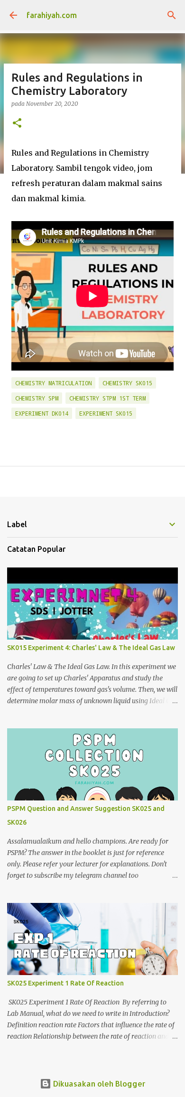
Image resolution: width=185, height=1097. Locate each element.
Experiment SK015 (105, 413)
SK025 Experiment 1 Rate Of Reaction (65, 983)
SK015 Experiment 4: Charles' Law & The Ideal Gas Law (91, 647)
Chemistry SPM (36, 398)
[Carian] (171, 15)
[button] (17, 123)
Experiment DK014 (41, 413)
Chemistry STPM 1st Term (107, 398)
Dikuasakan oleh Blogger (98, 1083)
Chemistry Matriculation (53, 383)
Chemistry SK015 (127, 383)
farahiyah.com (52, 15)
